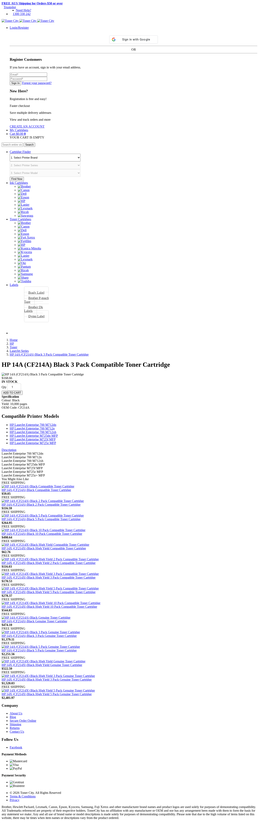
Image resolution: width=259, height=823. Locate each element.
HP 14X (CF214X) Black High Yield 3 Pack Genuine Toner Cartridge (47, 679)
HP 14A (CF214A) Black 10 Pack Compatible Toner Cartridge (42, 533)
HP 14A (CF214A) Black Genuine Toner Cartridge (34, 621)
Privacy (14, 800)
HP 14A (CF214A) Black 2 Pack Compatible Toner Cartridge (41, 504)
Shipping (15, 724)
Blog (13, 717)
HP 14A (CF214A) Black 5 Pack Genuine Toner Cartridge (39, 650)
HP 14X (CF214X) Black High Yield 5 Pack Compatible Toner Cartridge (49, 592)
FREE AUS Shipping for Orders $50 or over (32, 3)
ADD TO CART (12, 392)
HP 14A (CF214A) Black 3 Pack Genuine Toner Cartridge (39, 636)
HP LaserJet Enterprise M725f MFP (33, 439)
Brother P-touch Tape (36, 299)
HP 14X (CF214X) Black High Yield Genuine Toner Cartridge (42, 665)
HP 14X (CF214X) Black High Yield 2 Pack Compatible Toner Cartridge (49, 563)
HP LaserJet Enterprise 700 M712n (32, 428)
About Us (16, 713)
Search (29, 144)
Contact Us (17, 731)
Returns (15, 728)
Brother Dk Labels (33, 308)
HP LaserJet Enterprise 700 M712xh (33, 432)
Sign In (15, 83)
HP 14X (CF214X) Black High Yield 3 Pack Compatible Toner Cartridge (49, 577)
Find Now (16, 178)
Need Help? (23, 10)
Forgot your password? (37, 83)
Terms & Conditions (23, 796)
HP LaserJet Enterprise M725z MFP (33, 443)
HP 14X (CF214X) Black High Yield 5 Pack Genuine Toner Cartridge (47, 694)
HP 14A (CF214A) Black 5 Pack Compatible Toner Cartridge (41, 519)
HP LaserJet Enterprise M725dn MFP (34, 435)
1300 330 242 (22, 14)
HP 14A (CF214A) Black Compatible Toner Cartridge (36, 490)
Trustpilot (10, 7)
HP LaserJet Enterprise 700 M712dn (33, 424)
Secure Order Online (23, 720)
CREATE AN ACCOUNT (27, 126)
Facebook (16, 747)
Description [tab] (9, 450)
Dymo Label (36, 316)
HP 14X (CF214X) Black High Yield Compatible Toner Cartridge (44, 548)
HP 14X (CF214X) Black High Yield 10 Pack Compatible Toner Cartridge (49, 606)
